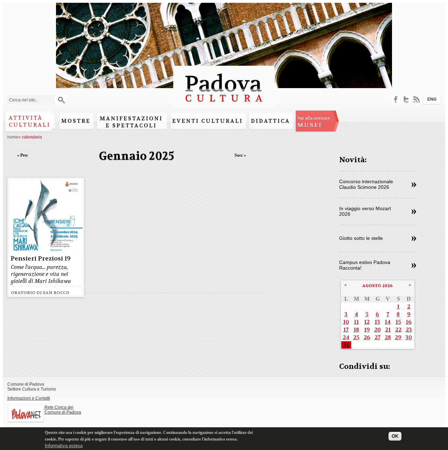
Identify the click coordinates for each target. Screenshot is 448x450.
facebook (395, 99)
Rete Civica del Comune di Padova (62, 410)
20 (377, 329)
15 (398, 322)
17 (346, 329)
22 (398, 329)
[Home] (223, 105)
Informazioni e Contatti (28, 398)
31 (346, 345)
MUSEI (314, 122)
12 (367, 322)
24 (346, 337)
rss (416, 99)
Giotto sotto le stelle (361, 238)
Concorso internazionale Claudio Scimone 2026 (366, 184)
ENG (431, 99)
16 (409, 322)
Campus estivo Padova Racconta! (364, 265)
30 (408, 337)
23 (409, 329)
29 (398, 337)
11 (356, 322)
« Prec (22, 155)
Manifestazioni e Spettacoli (131, 122)
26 (367, 337)
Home (12, 137)
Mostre (76, 120)
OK (395, 436)
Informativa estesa (64, 445)
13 (377, 322)
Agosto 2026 (377, 285)
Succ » (240, 155)
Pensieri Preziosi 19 (40, 259)
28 (388, 337)
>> (414, 185)
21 (388, 329)
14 (388, 322)
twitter (406, 99)
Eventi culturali (207, 120)
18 (356, 329)
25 (356, 337)
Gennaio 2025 (136, 156)
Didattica (270, 120)
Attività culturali (29, 121)
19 (367, 329)
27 (377, 337)
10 (346, 322)
